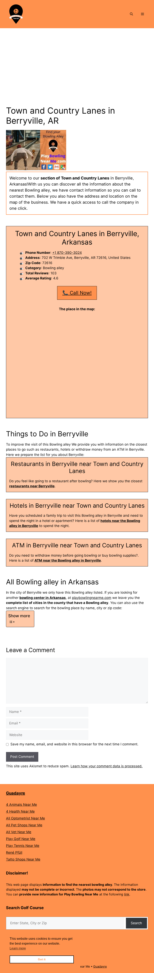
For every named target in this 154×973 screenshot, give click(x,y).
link (126, 894)
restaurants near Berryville (32, 486)
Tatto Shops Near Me (23, 859)
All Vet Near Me (18, 832)
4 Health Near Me (20, 811)
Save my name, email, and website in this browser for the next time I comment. (74, 744)
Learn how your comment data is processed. (107, 766)
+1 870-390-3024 (67, 253)
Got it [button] (42, 959)
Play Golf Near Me (20, 839)
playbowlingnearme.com (91, 598)
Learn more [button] (18, 948)
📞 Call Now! (77, 293)
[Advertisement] (77, 58)
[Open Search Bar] (131, 14)
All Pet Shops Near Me (24, 825)
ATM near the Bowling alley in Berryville (67, 560)
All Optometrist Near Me (25, 818)
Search (136, 923)
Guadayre (15, 793)
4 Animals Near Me (21, 805)
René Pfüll (14, 853)
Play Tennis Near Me (22, 846)
